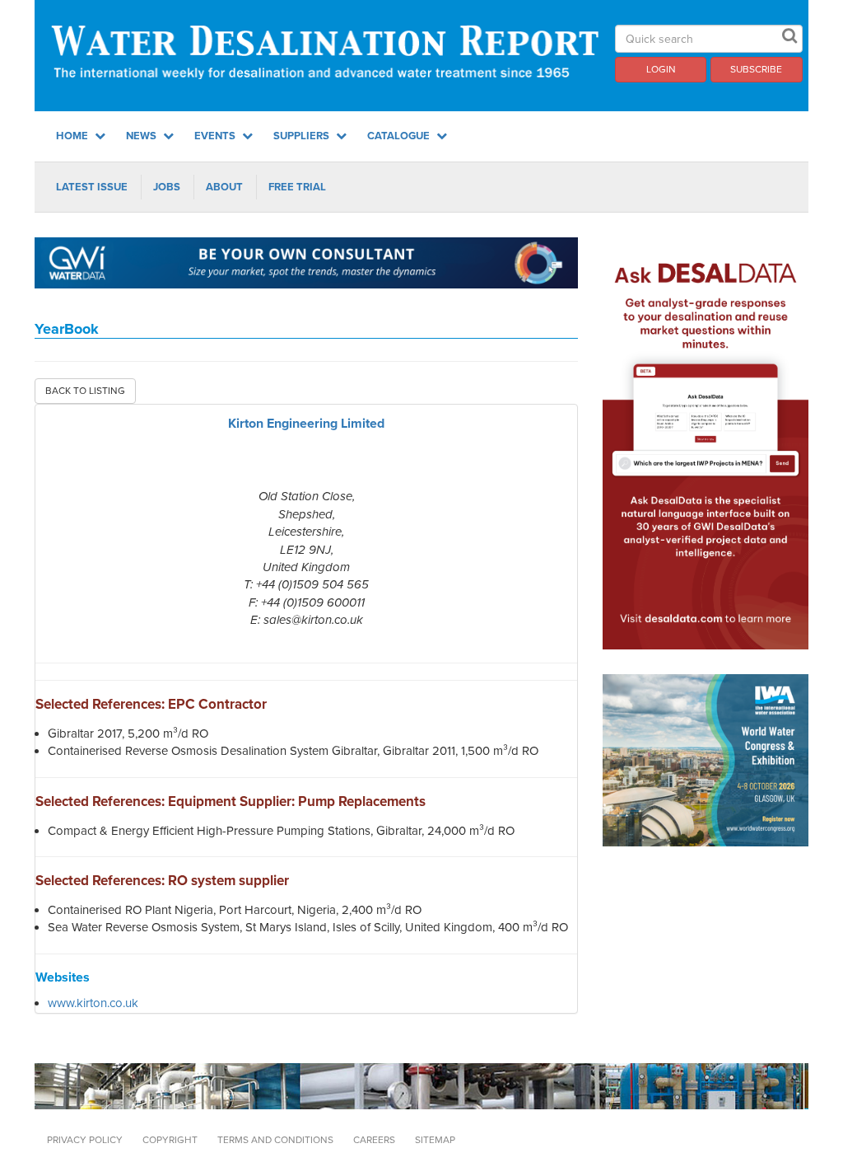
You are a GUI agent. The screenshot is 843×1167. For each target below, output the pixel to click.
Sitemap (435, 1140)
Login (661, 69)
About (224, 187)
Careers (374, 1140)
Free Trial (297, 187)
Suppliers (302, 136)
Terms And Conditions (275, 1140)
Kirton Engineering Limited (306, 423)
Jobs (166, 187)
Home (73, 136)
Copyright (170, 1140)
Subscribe (756, 69)
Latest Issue (92, 187)
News (142, 136)
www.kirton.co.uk (93, 1003)
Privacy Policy (85, 1140)
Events (216, 136)
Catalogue (399, 136)
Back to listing (85, 390)
